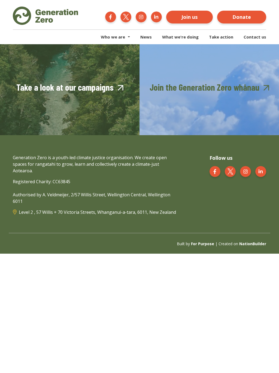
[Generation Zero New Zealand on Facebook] (110, 16)
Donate (241, 17)
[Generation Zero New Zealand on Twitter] (125, 16)
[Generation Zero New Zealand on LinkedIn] (156, 16)
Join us (189, 17)
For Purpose (202, 243)
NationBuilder (252, 243)
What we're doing (180, 37)
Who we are (113, 37)
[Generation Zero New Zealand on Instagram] (141, 16)
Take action (221, 37)
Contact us (255, 37)
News (146, 37)
